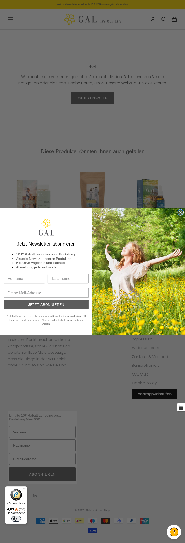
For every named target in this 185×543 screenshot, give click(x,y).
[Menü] (24, 489)
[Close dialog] (180, 212)
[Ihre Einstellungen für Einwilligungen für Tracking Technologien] (181, 407)
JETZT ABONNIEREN (46, 305)
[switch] (16, 519)
